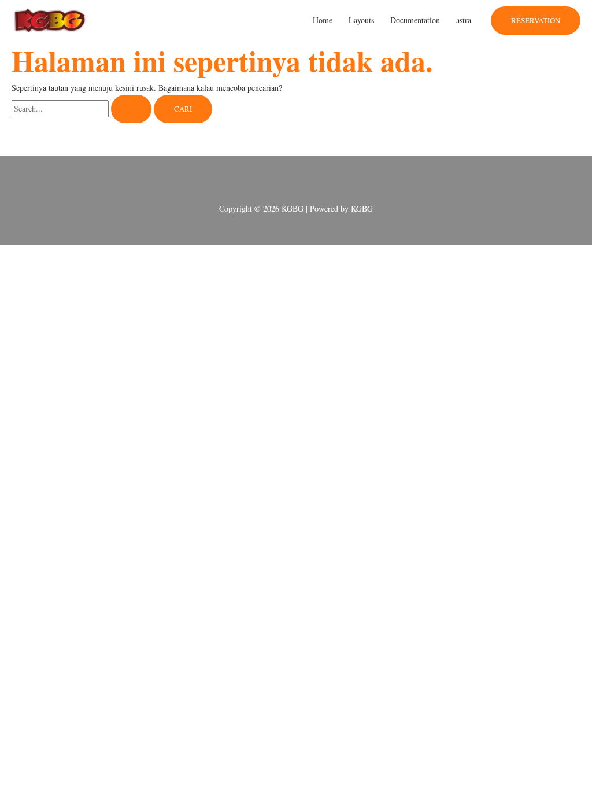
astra (463, 19)
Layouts (361, 19)
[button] (535, 20)
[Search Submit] (131, 109)
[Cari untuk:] (83, 108)
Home (322, 19)
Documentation (415, 19)
